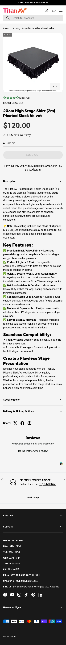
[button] (33, 98)
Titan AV (12, 637)
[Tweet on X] (15, 423)
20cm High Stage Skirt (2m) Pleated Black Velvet (33, 28)
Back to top (33, 497)
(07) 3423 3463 (47, 484)
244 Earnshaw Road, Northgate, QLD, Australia (36, 586)
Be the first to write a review (33, 450)
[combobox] (33, 18)
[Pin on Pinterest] (29, 423)
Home (5, 28)
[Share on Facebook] (22, 423)
